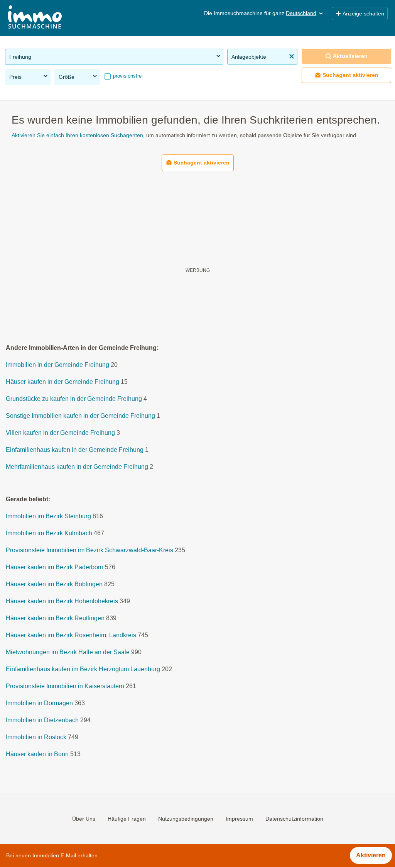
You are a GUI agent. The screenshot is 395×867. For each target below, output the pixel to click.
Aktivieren (371, 855)
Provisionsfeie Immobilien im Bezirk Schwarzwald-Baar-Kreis (89, 550)
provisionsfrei (127, 76)
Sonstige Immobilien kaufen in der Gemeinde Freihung (80, 416)
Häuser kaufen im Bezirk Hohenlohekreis (62, 601)
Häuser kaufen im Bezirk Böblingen (54, 584)
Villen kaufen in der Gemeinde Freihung (60, 433)
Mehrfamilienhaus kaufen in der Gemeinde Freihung (77, 467)
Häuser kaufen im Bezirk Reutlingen (55, 618)
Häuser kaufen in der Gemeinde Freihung (62, 382)
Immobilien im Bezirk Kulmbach (49, 533)
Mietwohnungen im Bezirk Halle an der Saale (68, 652)
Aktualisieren (350, 56)
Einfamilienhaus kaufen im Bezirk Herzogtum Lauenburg (83, 669)
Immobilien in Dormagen (39, 703)
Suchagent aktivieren (350, 75)
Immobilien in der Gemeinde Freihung (57, 365)
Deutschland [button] (301, 13)
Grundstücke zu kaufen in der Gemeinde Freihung (74, 399)
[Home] (35, 18)
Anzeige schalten (363, 13)
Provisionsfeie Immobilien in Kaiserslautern (65, 686)
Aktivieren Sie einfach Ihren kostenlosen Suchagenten (77, 135)
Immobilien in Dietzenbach (42, 720)
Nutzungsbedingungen (185, 819)
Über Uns (83, 819)
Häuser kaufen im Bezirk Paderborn (54, 567)
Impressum (239, 819)
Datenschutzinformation (294, 819)
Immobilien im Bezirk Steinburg (48, 516)
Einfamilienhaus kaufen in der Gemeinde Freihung (74, 450)
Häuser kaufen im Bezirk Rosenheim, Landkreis (71, 635)
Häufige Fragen (127, 819)
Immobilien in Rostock (36, 737)
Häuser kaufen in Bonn (37, 754)
